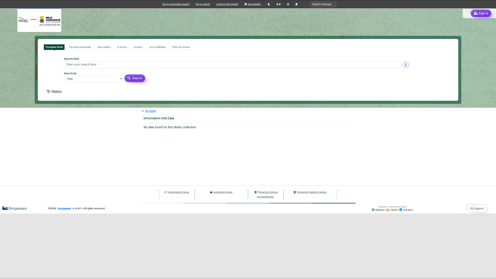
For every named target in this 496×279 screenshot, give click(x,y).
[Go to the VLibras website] (296, 4)
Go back (150, 111)
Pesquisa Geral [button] (54, 47)
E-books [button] (122, 47)
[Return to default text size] (288, 4)
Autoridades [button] (104, 47)
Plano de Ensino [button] (181, 47)
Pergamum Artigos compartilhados (267, 194)
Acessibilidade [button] (157, 47)
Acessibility (254, 4)
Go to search (203, 4)
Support (479, 208)
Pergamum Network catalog (312, 192)
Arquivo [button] (138, 47)
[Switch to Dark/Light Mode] (269, 4)
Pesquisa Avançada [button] (80, 47)
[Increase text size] (278, 4)
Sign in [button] (483, 13)
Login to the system (227, 4)
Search (137, 78)
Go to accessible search (175, 4)
